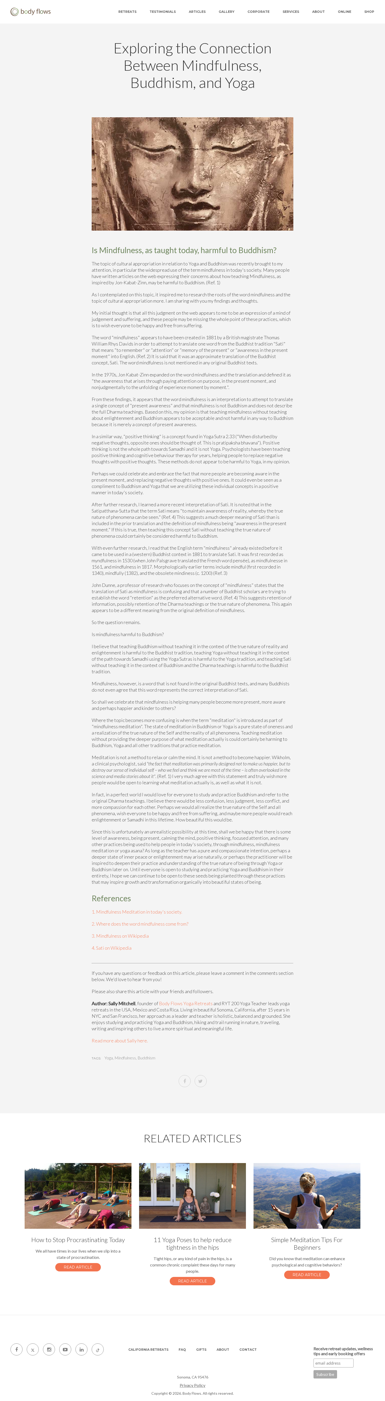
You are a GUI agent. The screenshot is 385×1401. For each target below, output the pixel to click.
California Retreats (148, 1350)
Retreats (127, 12)
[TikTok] (98, 1349)
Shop (369, 12)
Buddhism (146, 1058)
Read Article (78, 1267)
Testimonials (163, 12)
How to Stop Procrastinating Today (78, 1239)
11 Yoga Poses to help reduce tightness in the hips (192, 1243)
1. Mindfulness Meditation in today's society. (137, 912)
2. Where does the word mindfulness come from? (140, 924)
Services (291, 12)
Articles (197, 12)
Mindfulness (125, 1058)
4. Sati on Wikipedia (111, 948)
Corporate (259, 12)
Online (344, 12)
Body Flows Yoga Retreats (186, 1003)
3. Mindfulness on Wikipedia (120, 936)
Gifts (201, 1350)
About (318, 12)
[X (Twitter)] (33, 1349)
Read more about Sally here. (120, 1040)
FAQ (182, 1350)
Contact (248, 1350)
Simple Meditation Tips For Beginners (307, 1243)
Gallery (226, 12)
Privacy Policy (192, 1385)
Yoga (108, 1058)
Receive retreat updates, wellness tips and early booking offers (343, 1351)
